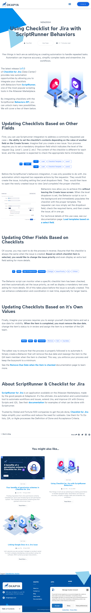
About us (35, 588)
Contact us (36, 591)
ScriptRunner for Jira (12, 392)
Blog (34, 593)
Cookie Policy (65, 609)
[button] (87, 590)
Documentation (37, 599)
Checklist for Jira (12, 71)
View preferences (81, 606)
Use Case (22, 484)
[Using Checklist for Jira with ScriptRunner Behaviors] (68, 475)
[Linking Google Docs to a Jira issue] (23, 536)
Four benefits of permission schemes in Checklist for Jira (22, 488)
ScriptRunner (28, 84)
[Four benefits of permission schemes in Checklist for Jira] (23, 479)
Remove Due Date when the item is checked (33, 365)
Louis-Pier (19, 492)
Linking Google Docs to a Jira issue (23, 545)
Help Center (36, 596)
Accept (57, 606)
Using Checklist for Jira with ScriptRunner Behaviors (68, 484)
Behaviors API (22, 102)
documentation (36, 402)
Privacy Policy (73, 609)
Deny (68, 606)
